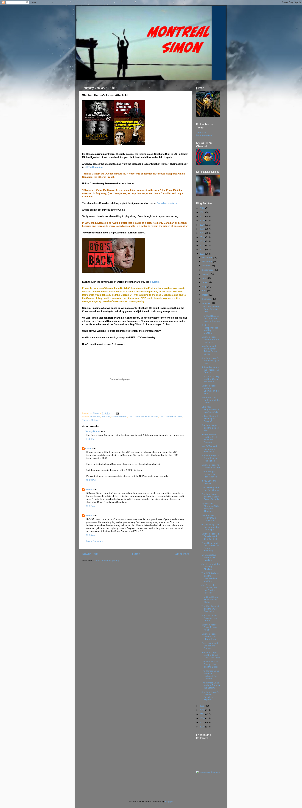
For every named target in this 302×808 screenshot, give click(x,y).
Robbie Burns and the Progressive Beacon (210, 370)
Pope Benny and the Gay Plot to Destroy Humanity (210, 547)
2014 (202, 245)
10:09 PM (91, 480)
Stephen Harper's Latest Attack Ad (210, 466)
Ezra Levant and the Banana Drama (209, 645)
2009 (202, 714)
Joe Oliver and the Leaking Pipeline (210, 566)
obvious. (154, 282)
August (206, 274)
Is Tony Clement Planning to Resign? (209, 418)
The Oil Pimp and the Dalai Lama (210, 488)
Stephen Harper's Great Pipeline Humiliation (210, 458)
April (204, 290)
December (207, 257)
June (205, 282)
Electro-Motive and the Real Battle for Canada (209, 438)
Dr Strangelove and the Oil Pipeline (208, 557)
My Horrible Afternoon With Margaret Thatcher (210, 507)
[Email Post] (117, 413)
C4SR (88, 448)
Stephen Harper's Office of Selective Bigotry (210, 696)
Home (136, 553)
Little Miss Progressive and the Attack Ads (210, 409)
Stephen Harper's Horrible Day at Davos (210, 360)
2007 (202, 722)
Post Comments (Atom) (107, 560)
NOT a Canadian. (94, 167)
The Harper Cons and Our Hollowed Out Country (210, 675)
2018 (202, 229)
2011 (202, 706)
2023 (202, 208)
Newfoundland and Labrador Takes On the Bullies (209, 350)
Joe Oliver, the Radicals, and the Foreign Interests (209, 589)
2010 (202, 710)
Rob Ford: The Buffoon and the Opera (210, 400)
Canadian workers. (167, 203)
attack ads (95, 417)
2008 (202, 718)
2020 (202, 220)
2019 (202, 225)
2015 (202, 241)
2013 (202, 249)
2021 (202, 216)
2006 (202, 727)
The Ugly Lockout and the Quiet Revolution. (210, 608)
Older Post (182, 553)
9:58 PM (90, 439)
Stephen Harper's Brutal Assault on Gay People (210, 536)
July (204, 278)
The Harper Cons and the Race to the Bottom (210, 685)
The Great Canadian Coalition (143, 417)
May (204, 286)
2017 (202, 233)
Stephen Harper (119, 417)
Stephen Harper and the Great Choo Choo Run (210, 655)
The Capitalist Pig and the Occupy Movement (210, 379)
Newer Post (90, 553)
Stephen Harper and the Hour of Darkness (210, 339)
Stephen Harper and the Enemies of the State (210, 390)
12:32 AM (90, 506)
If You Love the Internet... (208, 482)
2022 (202, 212)
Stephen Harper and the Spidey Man (210, 428)
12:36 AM (90, 535)
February (207, 299)
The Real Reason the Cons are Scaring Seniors (210, 318)
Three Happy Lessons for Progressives (209, 474)
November (207, 261)
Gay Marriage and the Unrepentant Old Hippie (210, 527)
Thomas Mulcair (90, 420)
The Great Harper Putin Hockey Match (210, 599)
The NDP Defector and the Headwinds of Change (210, 577)
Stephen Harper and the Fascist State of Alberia (210, 496)
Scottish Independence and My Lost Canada (209, 329)
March (205, 295)
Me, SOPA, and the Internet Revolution (209, 449)
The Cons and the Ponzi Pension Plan (210, 309)
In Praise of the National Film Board (209, 618)
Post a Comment (94, 541)
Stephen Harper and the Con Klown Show (209, 636)
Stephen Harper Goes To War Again (209, 627)
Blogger (169, 801)
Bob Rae (105, 417)
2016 (202, 237)
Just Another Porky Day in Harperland (208, 518)
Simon (88, 489)
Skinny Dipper (92, 431)
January (206, 303)
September (208, 270)
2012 (202, 254)
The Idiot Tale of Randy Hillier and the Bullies (209, 664)
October (206, 265)
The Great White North (170, 417)
